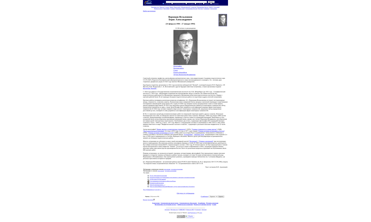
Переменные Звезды (202, 7)
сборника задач (199, 134)
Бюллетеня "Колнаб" (150, 88)
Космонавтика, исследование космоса (165, 204)
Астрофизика (201, 203)
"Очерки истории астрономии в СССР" (161, 133)
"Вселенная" (193, 141)
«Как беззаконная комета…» (157, 185)
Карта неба (177, 7)
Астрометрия (156, 203)
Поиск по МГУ (190, 209)
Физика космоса (158, 8)
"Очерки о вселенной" (206, 141)
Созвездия (193, 7)
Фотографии (177, 66)
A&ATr (211, 7)
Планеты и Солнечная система (202, 204)
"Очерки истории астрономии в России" (211, 131)
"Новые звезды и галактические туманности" (171, 129)
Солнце (214, 204)
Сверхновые (213, 8)
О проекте (198, 209)
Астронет (167, 209)
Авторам (204, 209)
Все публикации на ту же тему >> (152, 189)
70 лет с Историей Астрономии (158, 175)
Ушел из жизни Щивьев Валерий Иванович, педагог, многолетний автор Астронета (172, 186)
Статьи (167, 7)
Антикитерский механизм (157, 183)
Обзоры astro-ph (185, 7)
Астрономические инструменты (169, 203)
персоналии (167, 169)
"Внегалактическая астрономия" (153, 131)
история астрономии (177, 169)
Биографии (166, 8)
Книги (171, 7)
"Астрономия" (188, 134)
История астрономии (212, 203)
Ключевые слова (180, 8)
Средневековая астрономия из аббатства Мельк (163, 181)
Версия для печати (148, 199)
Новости (162, 7)
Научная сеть (174, 209)
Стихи (175, 70)
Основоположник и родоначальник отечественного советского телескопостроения (172, 177)
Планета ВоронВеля (180, 72)
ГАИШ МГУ (182, 209)
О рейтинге (204, 196)
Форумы (200, 8)
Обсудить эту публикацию (185, 193)
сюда (200, 212)
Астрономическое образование (188, 203)
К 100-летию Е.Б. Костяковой (158, 179)
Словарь (172, 8)
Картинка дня (155, 7)
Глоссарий (216, 7)
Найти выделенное (149, 11)
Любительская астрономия (185, 204)
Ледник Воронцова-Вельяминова (184, 74)
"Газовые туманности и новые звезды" (204, 129)
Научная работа (178, 68)
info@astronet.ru (192, 212)
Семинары (206, 8)
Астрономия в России (191, 8)
